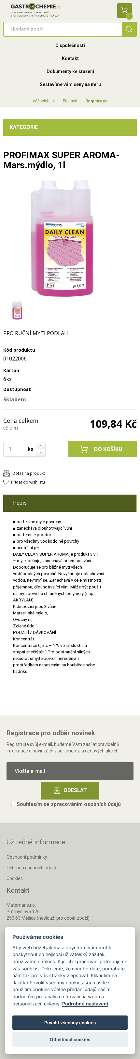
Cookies (15, 878)
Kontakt (70, 58)
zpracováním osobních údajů (86, 804)
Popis (20, 503)
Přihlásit (70, 100)
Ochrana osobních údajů (31, 867)
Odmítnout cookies (70, 1039)
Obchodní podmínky (27, 857)
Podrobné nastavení (85, 1003)
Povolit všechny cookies (70, 1022)
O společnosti (70, 45)
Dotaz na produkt (28, 473)
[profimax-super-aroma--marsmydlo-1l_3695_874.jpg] (61, 238)
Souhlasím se (68, 804)
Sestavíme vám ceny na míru (70, 84)
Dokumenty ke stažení (70, 71)
